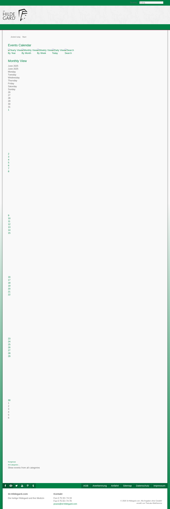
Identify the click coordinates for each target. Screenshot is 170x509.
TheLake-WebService (154, 503)
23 (9, 338)
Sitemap (127, 485)
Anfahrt (115, 485)
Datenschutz (142, 485)
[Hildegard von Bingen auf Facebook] (5, 485)
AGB (85, 485)
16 (9, 277)
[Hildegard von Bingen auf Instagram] (11, 485)
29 (9, 356)
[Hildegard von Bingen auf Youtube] (22, 485)
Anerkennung (100, 485)
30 (9, 400)
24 (9, 341)
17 (9, 280)
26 (9, 347)
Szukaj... (134, 2)
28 (9, 353)
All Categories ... (14, 465)
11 (9, 221)
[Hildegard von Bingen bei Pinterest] (27, 485)
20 (9, 288)
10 (9, 218)
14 (9, 230)
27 (9, 350)
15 (9, 233)
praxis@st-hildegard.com (65, 504)
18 (9, 283)
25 (9, 344)
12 (9, 224)
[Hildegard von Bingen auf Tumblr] (33, 485)
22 (9, 294)
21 (9, 291)
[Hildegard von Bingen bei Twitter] (16, 485)
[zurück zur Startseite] (39, 15)
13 (9, 227)
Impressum (159, 485)
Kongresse (12, 462)
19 (9, 286)
